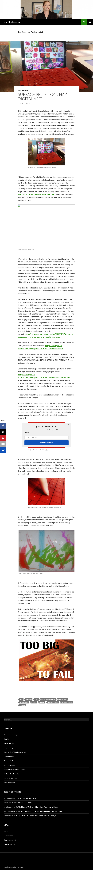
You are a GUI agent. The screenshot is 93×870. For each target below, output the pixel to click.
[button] (46, 426)
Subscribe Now (46, 443)
